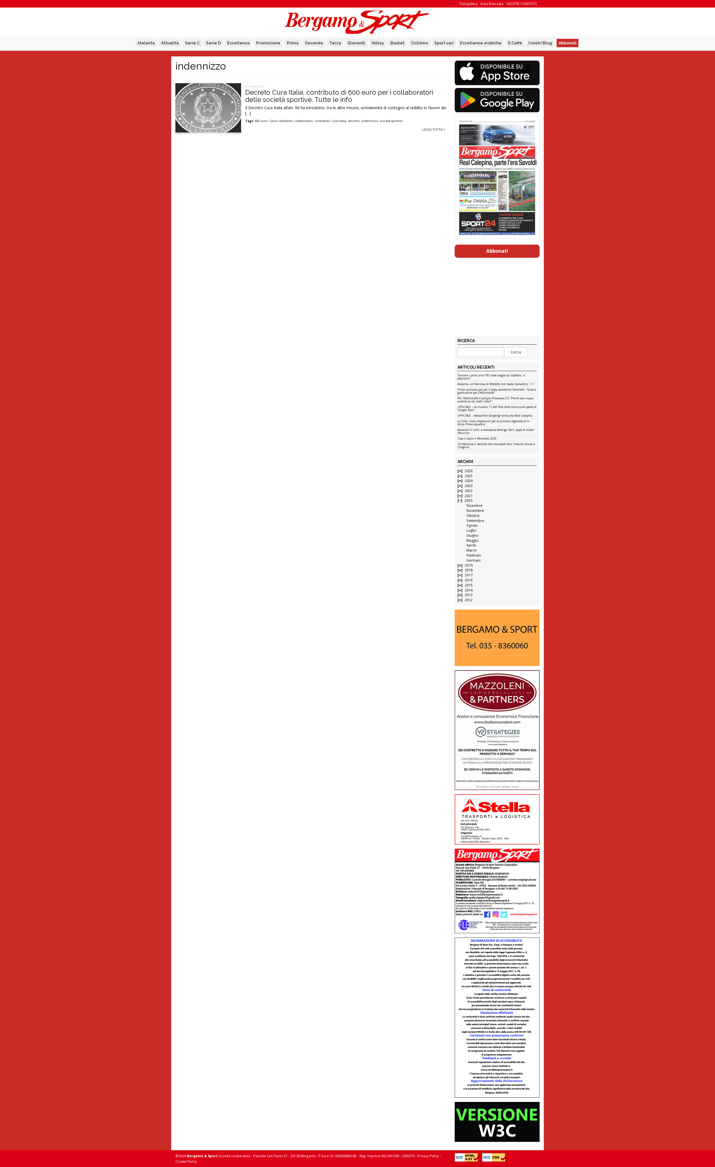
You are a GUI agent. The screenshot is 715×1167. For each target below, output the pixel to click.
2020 (468, 500)
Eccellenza (238, 43)
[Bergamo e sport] (497, 638)
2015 (469, 585)
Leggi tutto (433, 129)
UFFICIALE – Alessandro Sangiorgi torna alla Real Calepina (494, 415)
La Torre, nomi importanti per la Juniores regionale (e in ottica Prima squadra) (493, 423)
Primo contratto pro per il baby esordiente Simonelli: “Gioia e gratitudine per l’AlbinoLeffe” (496, 391)
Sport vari (444, 43)
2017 (469, 575)
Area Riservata (491, 3)
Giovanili (356, 43)
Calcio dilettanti (280, 121)
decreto (354, 121)
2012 (469, 600)
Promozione (268, 43)
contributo (322, 121)
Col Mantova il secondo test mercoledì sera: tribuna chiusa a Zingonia (496, 446)
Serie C (192, 43)
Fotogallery (469, 3)
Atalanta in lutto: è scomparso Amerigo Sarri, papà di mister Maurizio (495, 431)
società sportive (391, 121)
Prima (293, 43)
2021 (469, 495)
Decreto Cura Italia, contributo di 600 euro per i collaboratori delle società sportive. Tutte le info (339, 96)
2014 (469, 590)
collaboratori (303, 121)
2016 (469, 580)
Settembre (475, 520)
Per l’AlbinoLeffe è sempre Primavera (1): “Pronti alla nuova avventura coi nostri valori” (495, 400)
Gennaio (473, 560)
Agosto (472, 525)
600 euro (261, 121)
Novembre (475, 510)
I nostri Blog (540, 43)
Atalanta (146, 43)
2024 (469, 480)
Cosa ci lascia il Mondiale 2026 (477, 438)
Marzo (471, 550)
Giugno (472, 535)
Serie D (213, 43)
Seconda (314, 43)
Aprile (471, 545)
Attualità (170, 43)
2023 (469, 485)
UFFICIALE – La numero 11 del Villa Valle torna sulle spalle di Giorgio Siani (497, 408)
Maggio (472, 540)
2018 (469, 570)
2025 (469, 476)
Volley (377, 43)
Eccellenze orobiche (481, 43)
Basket (397, 43)
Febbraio (473, 555)
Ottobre (473, 515)
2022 (469, 490)
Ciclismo (419, 43)
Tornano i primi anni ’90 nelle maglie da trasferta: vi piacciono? (491, 377)
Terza (335, 43)
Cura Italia (339, 121)
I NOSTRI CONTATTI (521, 3)
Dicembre (474, 505)
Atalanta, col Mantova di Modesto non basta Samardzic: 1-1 (495, 384)
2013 (469, 595)
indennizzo (369, 121)
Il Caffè (515, 43)
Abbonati (567, 43)
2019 (469, 565)
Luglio (471, 530)
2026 (469, 471)
